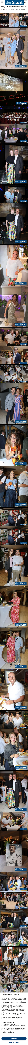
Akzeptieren (14, 1038)
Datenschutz (14, 1018)
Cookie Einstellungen (14, 1042)
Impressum (19, 1018)
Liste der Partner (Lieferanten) (8, 1034)
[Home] (14, 2)
